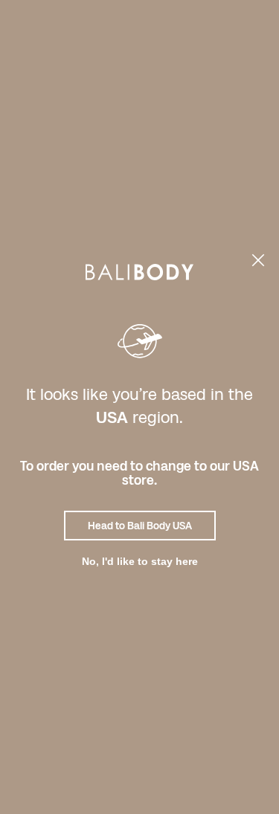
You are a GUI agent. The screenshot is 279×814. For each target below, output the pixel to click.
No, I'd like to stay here (140, 561)
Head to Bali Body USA (140, 526)
